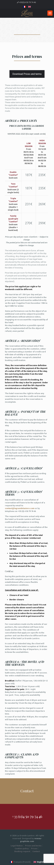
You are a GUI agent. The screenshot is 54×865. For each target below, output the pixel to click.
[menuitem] (24, 7)
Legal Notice (17, 846)
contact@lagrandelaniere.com (19, 508)
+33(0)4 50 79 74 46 (27, 2)
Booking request (22, 851)
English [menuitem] (40, 862)
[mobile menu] (49, 13)
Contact (36, 851)
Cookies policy (22, 848)
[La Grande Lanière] (27, 13)
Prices (34, 848)
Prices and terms (33, 846)
